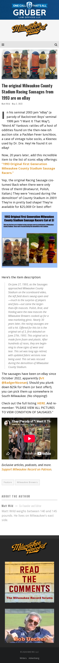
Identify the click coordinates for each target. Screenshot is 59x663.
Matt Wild (6, 103)
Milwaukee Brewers (27, 482)
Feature (8, 482)
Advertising (34, 658)
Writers (23, 658)
